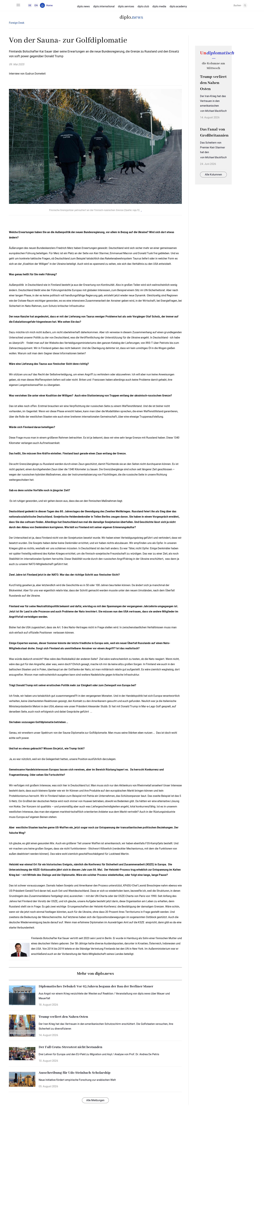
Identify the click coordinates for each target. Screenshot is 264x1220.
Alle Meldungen (95, 1100)
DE (29, 5)
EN (36, 5)
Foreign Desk (16, 22)
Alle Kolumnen (213, 174)
